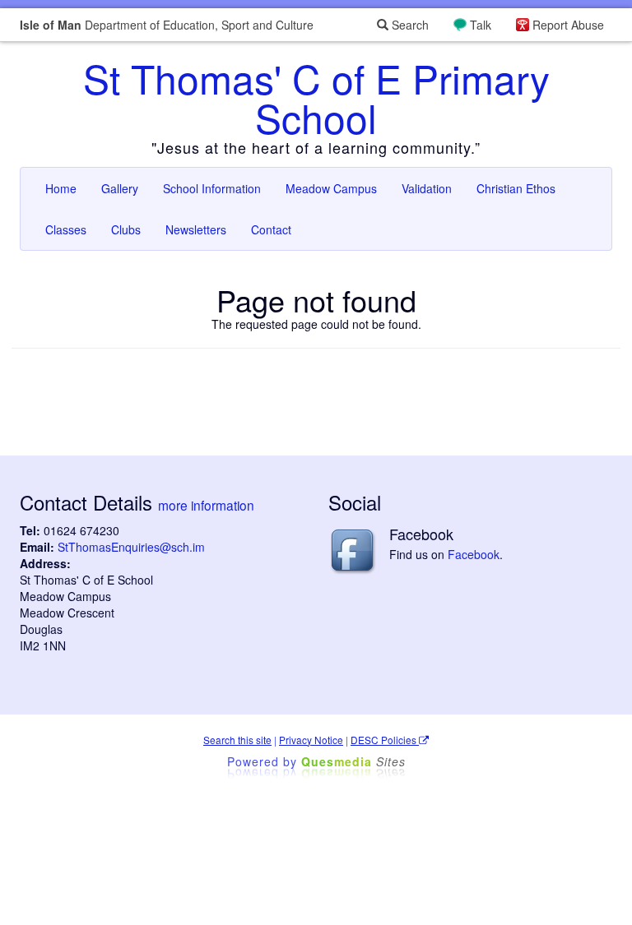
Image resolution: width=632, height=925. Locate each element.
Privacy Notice (311, 740)
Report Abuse (568, 24)
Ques (353, 761)
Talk (480, 24)
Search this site (237, 740)
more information (206, 505)
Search (408, 24)
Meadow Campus (331, 188)
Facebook (474, 554)
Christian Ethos (515, 188)
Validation (427, 188)
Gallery (119, 188)
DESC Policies (385, 740)
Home (61, 188)
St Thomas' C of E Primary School (316, 97)
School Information (212, 188)
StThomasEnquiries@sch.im (131, 547)
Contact (271, 229)
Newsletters (195, 229)
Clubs (126, 229)
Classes (65, 229)
